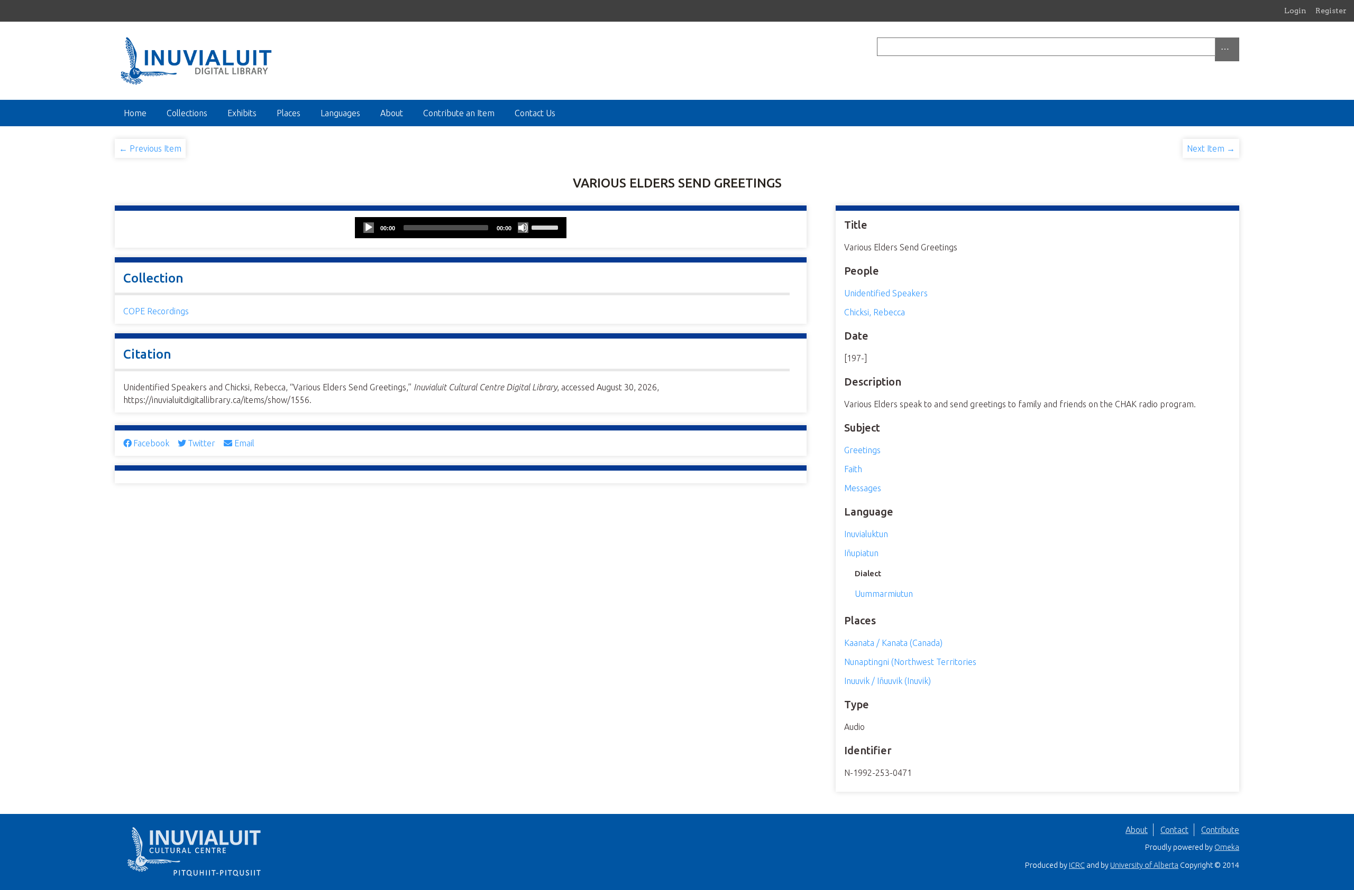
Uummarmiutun (884, 593)
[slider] (546, 226)
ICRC (1077, 865)
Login (1295, 10)
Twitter (201, 443)
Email (244, 443)
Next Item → (1211, 148)
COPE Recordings (156, 311)
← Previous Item (150, 148)
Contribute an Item (459, 113)
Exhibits (242, 113)
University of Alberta (1144, 865)
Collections (187, 113)
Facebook (151, 443)
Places (288, 113)
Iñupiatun (861, 553)
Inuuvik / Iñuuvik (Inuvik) (887, 681)
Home (135, 113)
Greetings (862, 450)
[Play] (368, 227)
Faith (853, 469)
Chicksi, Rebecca (874, 312)
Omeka (1226, 847)
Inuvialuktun (866, 534)
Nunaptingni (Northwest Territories (910, 662)
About (391, 113)
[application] (460, 227)
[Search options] (1227, 49)
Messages (862, 488)
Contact (1174, 830)
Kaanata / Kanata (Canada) (893, 643)
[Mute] (523, 227)
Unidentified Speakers (886, 293)
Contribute (1220, 830)
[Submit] (1236, 47)
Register (1331, 10)
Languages (340, 113)
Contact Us (535, 113)
